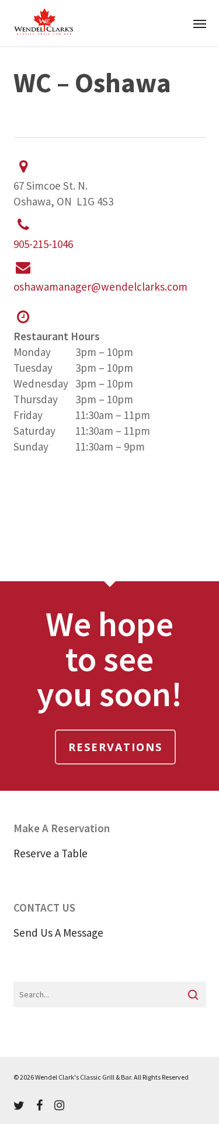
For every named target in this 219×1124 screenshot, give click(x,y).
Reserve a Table (50, 853)
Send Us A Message (58, 933)
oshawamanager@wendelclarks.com (100, 287)
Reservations (115, 747)
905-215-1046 (43, 244)
